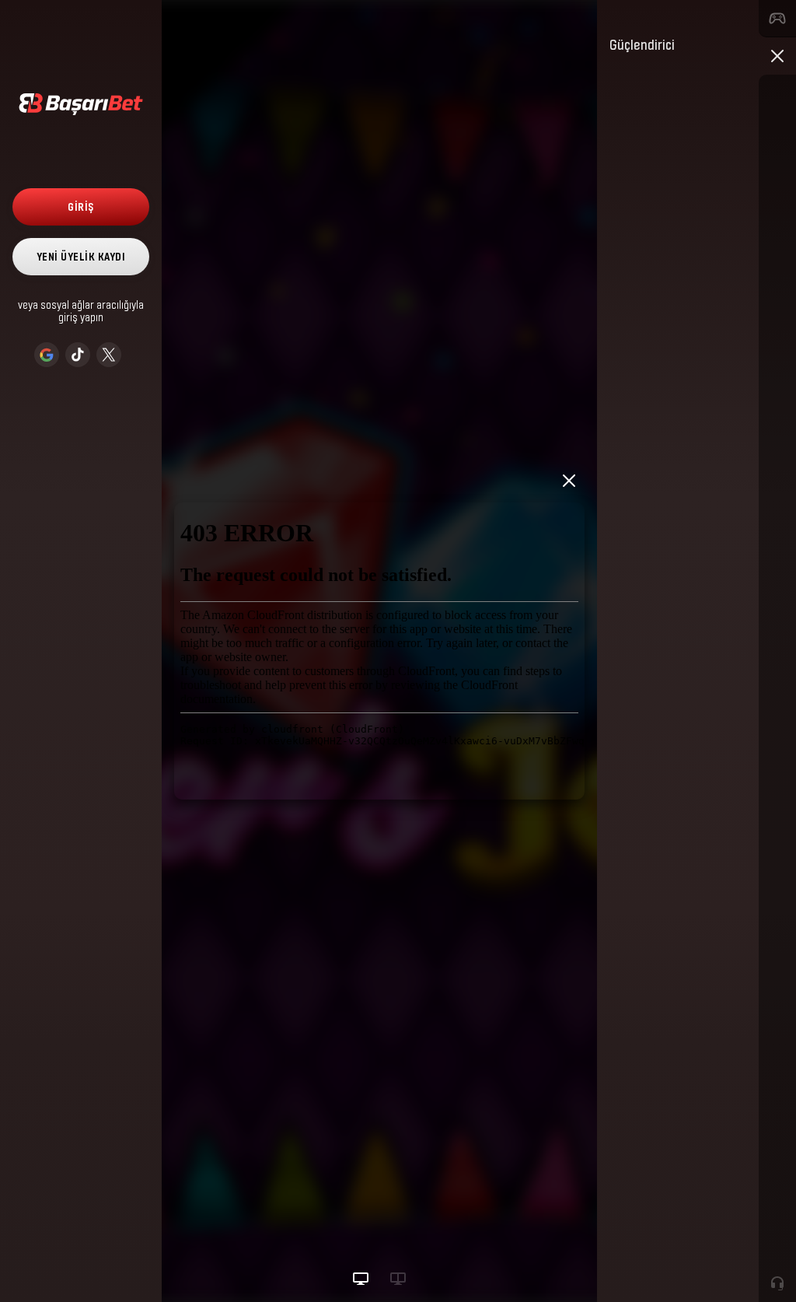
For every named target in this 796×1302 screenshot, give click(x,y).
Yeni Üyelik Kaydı (81, 256)
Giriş (81, 206)
